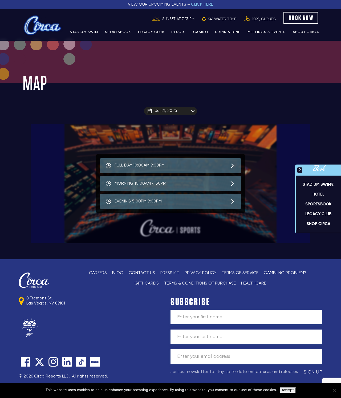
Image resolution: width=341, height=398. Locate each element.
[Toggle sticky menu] (299, 170)
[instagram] (53, 362)
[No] (334, 390)
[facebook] (25, 362)
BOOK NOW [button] (301, 18)
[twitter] (39, 362)
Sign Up (313, 372)
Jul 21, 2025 (166, 111)
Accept (288, 390)
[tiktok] (81, 362)
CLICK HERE (202, 4)
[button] (318, 194)
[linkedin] (67, 362)
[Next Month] (212, 118)
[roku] (95, 362)
